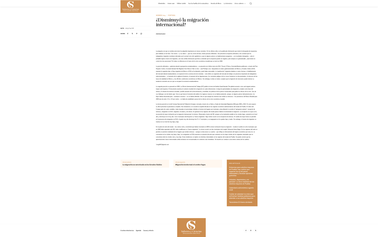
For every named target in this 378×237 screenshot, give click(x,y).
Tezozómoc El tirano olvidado (240, 202)
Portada (171, 15)
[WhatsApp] (141, 34)
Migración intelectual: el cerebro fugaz (190, 164)
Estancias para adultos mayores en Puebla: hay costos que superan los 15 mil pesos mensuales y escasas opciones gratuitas (241, 171)
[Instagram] (251, 230)
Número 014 (161, 15)
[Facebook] (128, 34)
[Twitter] (132, 34)
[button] (250, 3)
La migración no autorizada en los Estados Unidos (142, 164)
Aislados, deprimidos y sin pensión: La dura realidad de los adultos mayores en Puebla (241, 182)
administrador (160, 34)
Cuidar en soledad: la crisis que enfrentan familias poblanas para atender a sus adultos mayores (242, 196)
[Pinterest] (137, 34)
